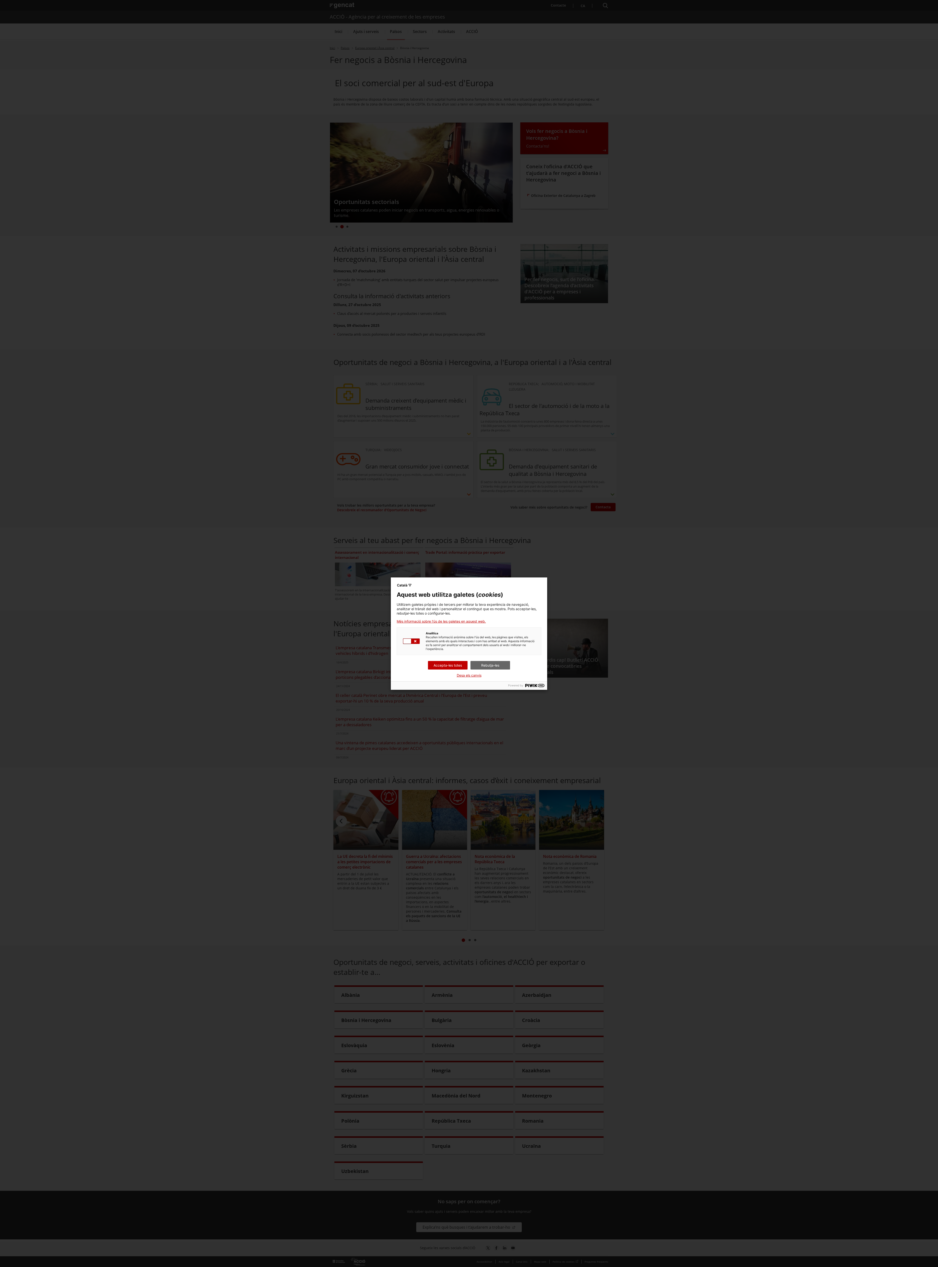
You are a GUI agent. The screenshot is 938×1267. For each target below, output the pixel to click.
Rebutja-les (490, 665)
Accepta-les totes (448, 665)
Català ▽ (404, 585)
